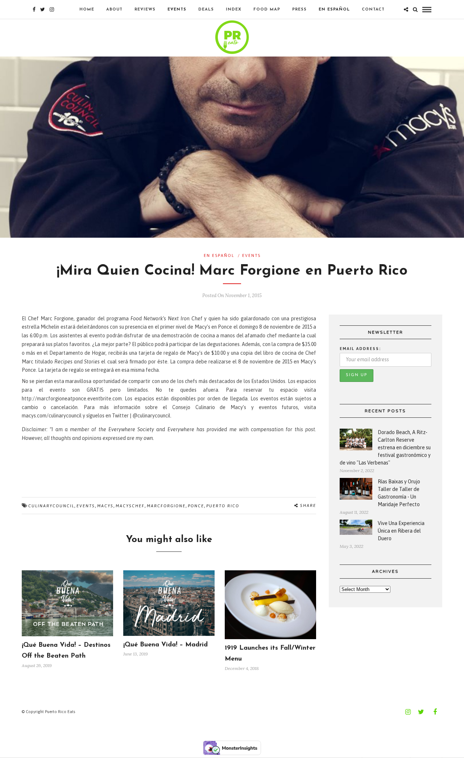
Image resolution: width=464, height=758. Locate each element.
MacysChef (130, 506)
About (114, 10)
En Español (334, 10)
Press (299, 10)
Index (233, 10)
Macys (105, 506)
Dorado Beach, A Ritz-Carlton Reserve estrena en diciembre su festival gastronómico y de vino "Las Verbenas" (385, 447)
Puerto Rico (222, 506)
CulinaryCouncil (51, 506)
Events (176, 10)
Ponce (196, 506)
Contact (373, 10)
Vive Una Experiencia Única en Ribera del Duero (401, 530)
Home (86, 10)
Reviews (145, 10)
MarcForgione (166, 506)
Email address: (360, 348)
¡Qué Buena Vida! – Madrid (165, 645)
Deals (206, 10)
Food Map (266, 10)
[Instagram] (52, 9)
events (85, 506)
